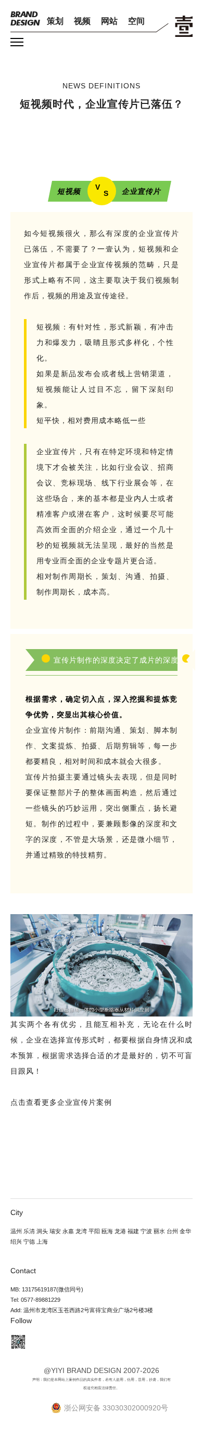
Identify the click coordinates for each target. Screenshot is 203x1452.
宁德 (29, 1241)
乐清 (29, 1231)
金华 (185, 1231)
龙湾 (81, 1231)
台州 (172, 1231)
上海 (42, 1241)
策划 (55, 21)
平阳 (94, 1231)
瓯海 (107, 1231)
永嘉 (68, 1231)
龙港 (120, 1231)
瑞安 (55, 1231)
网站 (109, 21)
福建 (133, 1231)
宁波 (146, 1231)
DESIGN (25, 18)
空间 (136, 21)
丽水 (159, 1231)
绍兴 (16, 1241)
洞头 (42, 1231)
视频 (82, 21)
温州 (16, 1231)
